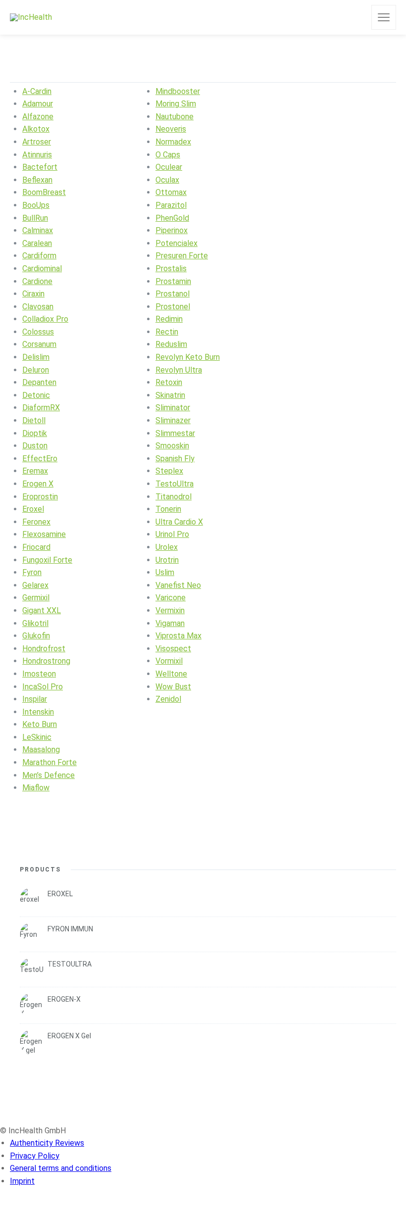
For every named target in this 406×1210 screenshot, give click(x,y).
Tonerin (168, 509)
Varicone (170, 597)
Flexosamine (44, 534)
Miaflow (36, 787)
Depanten (39, 382)
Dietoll (34, 420)
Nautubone (174, 116)
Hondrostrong (46, 661)
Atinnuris (37, 154)
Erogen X (37, 483)
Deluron (35, 370)
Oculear (168, 167)
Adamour (37, 103)
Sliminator (172, 407)
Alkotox (36, 129)
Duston (35, 445)
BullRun (35, 218)
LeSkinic (36, 737)
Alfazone (37, 116)
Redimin (169, 319)
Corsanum (39, 344)
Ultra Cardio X (179, 522)
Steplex (169, 471)
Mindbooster (177, 91)
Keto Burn (39, 724)
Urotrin (167, 560)
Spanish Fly (175, 458)
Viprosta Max (178, 635)
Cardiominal (42, 268)
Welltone (171, 673)
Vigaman (170, 623)
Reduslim (171, 344)
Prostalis (171, 268)
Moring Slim (175, 103)
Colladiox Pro (45, 319)
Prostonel (172, 306)
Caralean (37, 243)
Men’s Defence (48, 775)
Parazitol (171, 205)
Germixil (36, 597)
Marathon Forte (49, 762)
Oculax (167, 180)
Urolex (166, 547)
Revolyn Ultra (178, 370)
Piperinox (171, 230)
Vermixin (170, 610)
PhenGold (172, 218)
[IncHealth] (31, 17)
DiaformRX (41, 407)
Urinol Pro (172, 534)
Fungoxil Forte (47, 560)
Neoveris (170, 129)
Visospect (173, 648)
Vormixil (169, 661)
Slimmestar (175, 433)
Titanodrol (173, 496)
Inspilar (34, 699)
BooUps (36, 205)
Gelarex (35, 585)
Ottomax (171, 192)
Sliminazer (173, 420)
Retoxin (168, 382)
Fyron (32, 572)
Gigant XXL (41, 610)
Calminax (37, 230)
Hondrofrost (43, 648)
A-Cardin (36, 91)
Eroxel (33, 509)
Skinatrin (170, 395)
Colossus (38, 332)
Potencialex (176, 243)
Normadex (173, 141)
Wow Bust (173, 686)
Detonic (36, 395)
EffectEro (39, 458)
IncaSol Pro (42, 686)
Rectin (166, 332)
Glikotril (35, 623)
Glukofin (36, 635)
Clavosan (37, 306)
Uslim (164, 572)
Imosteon (39, 673)
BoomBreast (44, 192)
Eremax (35, 471)
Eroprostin (40, 496)
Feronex (36, 522)
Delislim (36, 357)
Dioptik (34, 433)
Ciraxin (33, 293)
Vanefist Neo (178, 585)
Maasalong (41, 749)
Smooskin (172, 445)
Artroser (36, 141)
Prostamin (173, 281)
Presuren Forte (181, 255)
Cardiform (39, 255)
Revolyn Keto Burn (187, 357)
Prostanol (172, 293)
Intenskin (38, 712)
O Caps (167, 154)
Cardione (37, 281)
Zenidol (168, 699)
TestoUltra (174, 483)
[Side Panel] (383, 17)
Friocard (36, 547)
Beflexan (37, 180)
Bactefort (39, 167)
